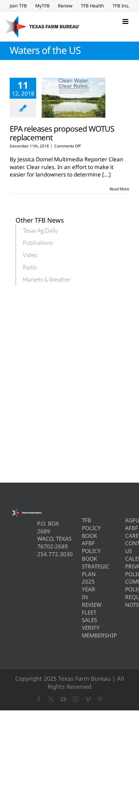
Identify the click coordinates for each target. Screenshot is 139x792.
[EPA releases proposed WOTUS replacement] (73, 98)
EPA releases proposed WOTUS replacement (62, 133)
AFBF (127, 528)
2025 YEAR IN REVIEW (84, 593)
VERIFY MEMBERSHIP (84, 631)
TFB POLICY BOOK (84, 527)
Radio (30, 267)
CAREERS (127, 535)
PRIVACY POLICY (127, 570)
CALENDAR (127, 558)
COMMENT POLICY (127, 585)
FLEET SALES (84, 616)
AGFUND (127, 520)
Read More (119, 189)
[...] (106, 174)
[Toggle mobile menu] (126, 21)
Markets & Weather (47, 279)
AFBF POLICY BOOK (84, 550)
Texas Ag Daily (40, 230)
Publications (38, 242)
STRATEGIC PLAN (84, 570)
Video (30, 254)
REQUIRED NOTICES (127, 600)
